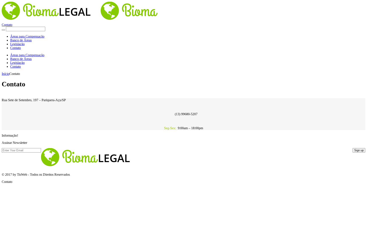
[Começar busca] (3, 30)
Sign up (359, 150)
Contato (7, 25)
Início (5, 74)
